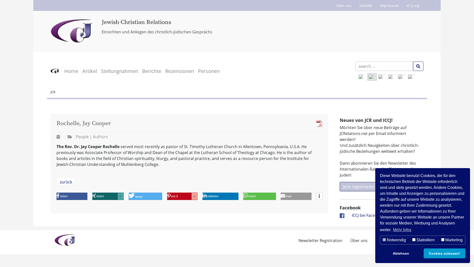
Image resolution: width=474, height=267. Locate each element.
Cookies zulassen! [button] (444, 253)
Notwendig (396, 240)
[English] (362, 77)
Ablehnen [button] (401, 253)
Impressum (389, 5)
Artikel (89, 71)
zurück (66, 182)
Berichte (151, 71)
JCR (53, 92)
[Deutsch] (372, 77)
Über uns (344, 5)
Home (71, 71)
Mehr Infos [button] (402, 230)
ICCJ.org (413, 5)
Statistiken (425, 240)
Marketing (453, 240)
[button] (72, 196)
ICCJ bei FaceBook (368, 215)
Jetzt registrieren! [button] (359, 186)
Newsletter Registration (320, 240)
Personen (209, 71)
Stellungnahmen (119, 71)
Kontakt (365, 5)
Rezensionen (179, 71)
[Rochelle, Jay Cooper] (318, 123)
